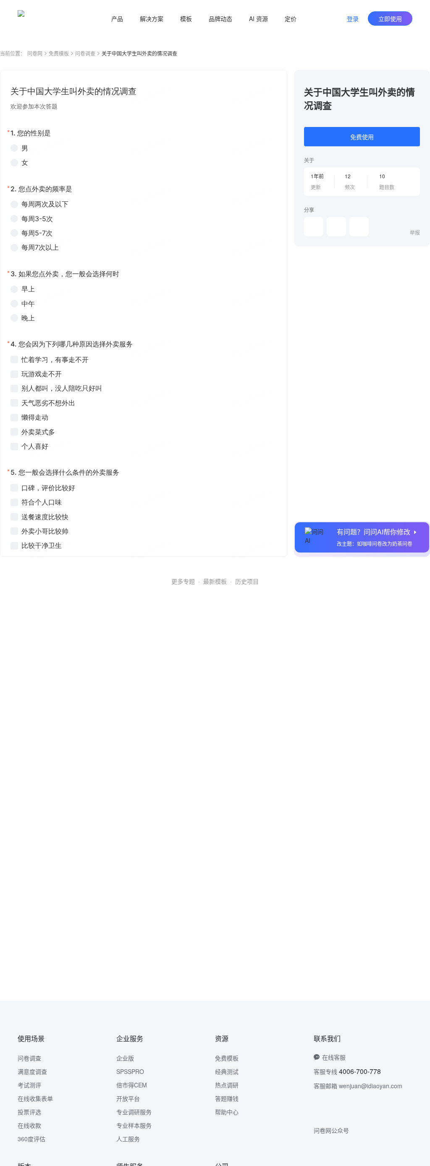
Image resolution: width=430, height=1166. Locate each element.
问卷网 (34, 53)
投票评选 (29, 1112)
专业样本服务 (134, 1125)
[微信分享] (313, 226)
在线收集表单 (35, 1098)
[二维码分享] (359, 226)
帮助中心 (227, 1112)
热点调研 (227, 1085)
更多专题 (183, 581)
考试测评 (29, 1085)
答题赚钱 (227, 1098)
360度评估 (31, 1138)
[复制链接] (336, 226)
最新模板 (215, 581)
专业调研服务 (134, 1112)
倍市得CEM (131, 1085)
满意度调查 (32, 1071)
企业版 (125, 1058)
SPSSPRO (130, 1071)
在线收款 (29, 1125)
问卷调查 (85, 53)
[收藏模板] (420, 80)
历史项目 (247, 581)
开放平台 (128, 1098)
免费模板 (59, 53)
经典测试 (227, 1071)
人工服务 (128, 1138)
